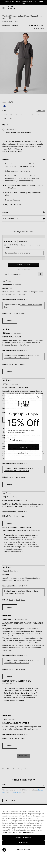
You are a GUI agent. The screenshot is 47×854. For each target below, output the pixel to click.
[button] (4, 849)
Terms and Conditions (26, 832)
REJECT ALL (23, 843)
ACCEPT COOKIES (23, 837)
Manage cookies (23, 850)
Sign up (23, 447)
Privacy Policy (10, 832)
